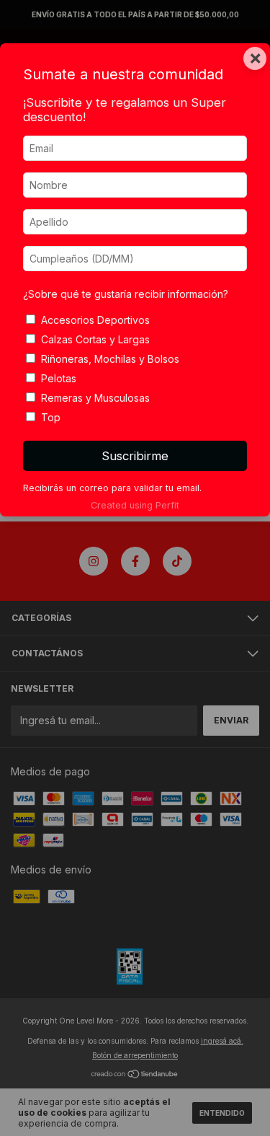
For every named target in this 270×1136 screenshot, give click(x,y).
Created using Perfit (135, 505)
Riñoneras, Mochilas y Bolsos (110, 359)
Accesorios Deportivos (95, 320)
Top (50, 417)
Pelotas (58, 378)
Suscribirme (135, 456)
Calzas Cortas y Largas (95, 339)
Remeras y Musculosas (95, 398)
